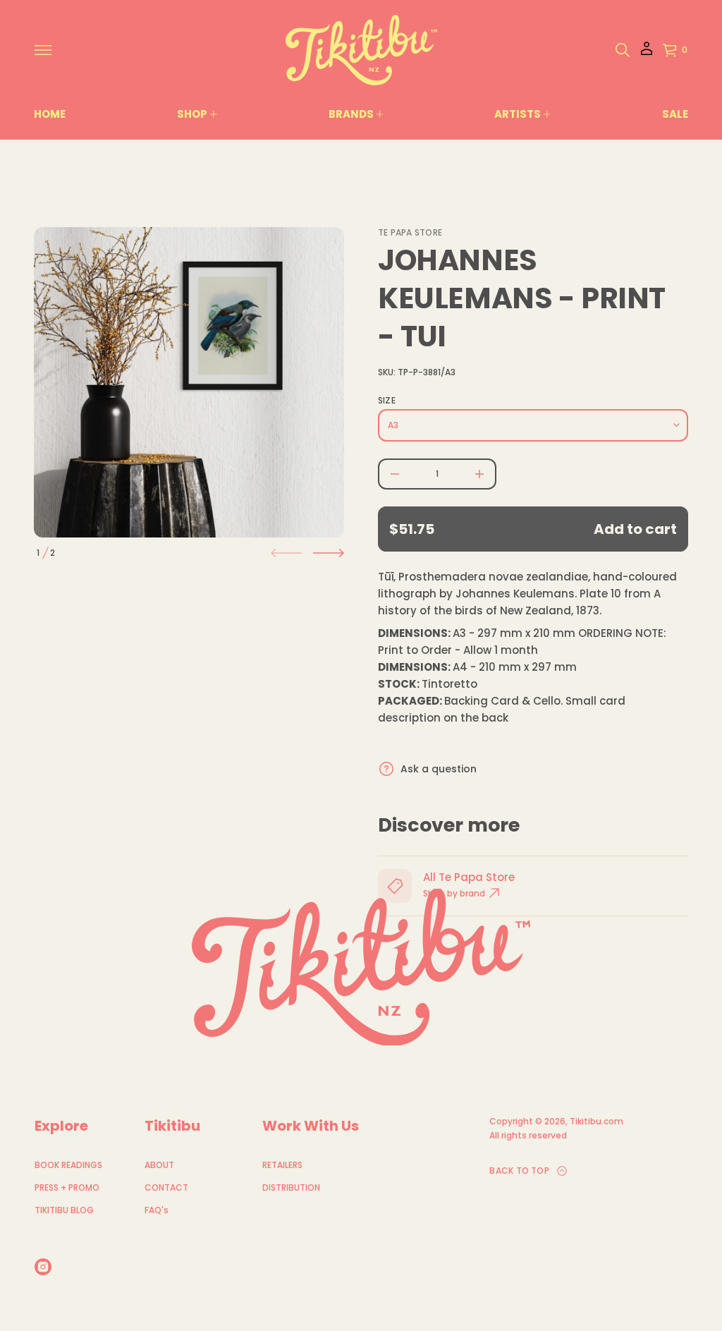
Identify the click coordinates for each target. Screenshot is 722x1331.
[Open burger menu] (43, 50)
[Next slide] (328, 553)
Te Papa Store (410, 232)
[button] (622, 50)
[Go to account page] (646, 53)
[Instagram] (43, 1266)
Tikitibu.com (596, 1121)
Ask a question (438, 769)
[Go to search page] (622, 50)
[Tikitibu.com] (361, 50)
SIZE (387, 400)
